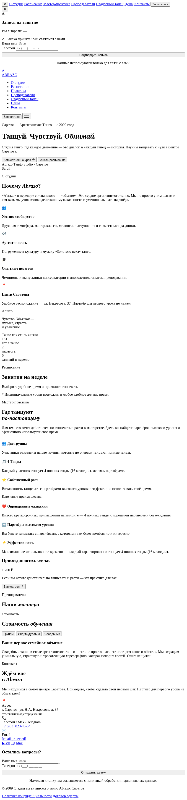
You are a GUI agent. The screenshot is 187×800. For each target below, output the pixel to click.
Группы (8, 634)
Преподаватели (83, 4)
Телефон (8, 48)
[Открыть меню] (26, 116)
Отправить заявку (93, 772)
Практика (18, 91)
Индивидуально (29, 634)
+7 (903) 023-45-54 (16, 726)
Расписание (33, 4)
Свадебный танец (110, 4)
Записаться (160, 4)
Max (19, 743)
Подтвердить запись (93, 55)
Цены (129, 4)
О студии (16, 4)
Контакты (142, 4)
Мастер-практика (56, 4)
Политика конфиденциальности (27, 796)
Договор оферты (65, 796)
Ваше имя (9, 43)
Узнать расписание (52, 160)
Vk (7, 743)
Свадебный (52, 634)
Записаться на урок (18, 160)
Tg (13, 743)
